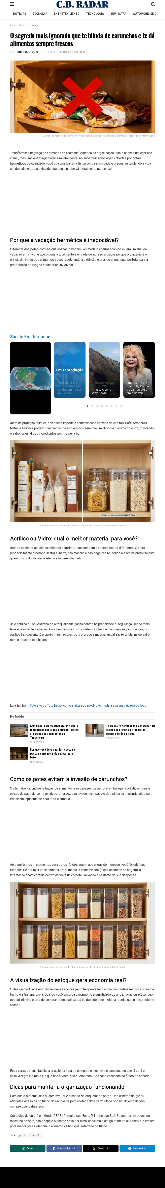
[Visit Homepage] (82, 4)
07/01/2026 (38, 762)
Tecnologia (95, 14)
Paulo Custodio (27, 52)
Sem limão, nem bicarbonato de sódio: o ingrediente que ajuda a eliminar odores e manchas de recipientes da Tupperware (54, 732)
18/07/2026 (38, 742)
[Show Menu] (12, 4)
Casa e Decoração (29, 25)
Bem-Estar (118, 14)
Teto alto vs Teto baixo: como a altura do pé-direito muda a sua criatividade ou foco (88, 705)
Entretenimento (66, 14)
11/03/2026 (113, 738)
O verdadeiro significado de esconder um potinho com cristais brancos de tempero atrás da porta (130, 730)
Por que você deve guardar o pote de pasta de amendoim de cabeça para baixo (52, 753)
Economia (40, 14)
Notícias (19, 14)
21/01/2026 (50, 52)
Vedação (35, 1135)
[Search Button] (153, 4)
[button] (87, 406)
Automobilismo (145, 14)
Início (13, 25)
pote (22, 1135)
